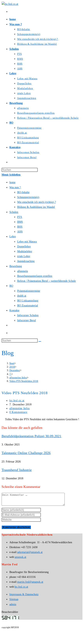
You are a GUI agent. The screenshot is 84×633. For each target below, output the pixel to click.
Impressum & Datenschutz (23, 594)
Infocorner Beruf (26, 320)
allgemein (22, 271)
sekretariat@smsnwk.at (30, 552)
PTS (19, 216)
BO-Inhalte (23, 192)
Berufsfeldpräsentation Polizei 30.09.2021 (31, 436)
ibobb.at (21, 295)
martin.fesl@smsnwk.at (30, 581)
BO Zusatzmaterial (27, 305)
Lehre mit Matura (27, 241)
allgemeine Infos (19, 408)
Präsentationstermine (28, 290)
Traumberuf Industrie (17, 470)
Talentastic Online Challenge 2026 (26, 453)
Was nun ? (15, 187)
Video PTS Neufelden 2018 (23, 381)
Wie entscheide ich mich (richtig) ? (36, 202)
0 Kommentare (18, 412)
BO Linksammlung (27, 300)
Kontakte (14, 310)
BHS (19, 226)
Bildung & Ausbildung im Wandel (36, 207)
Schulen (13, 212)
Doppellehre (24, 246)
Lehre (12, 236)
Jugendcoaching (26, 261)
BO (11, 285)
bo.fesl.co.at (16, 400)
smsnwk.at (20, 557)
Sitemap (13, 599)
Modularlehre (24, 251)
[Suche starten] (39, 341)
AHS (20, 231)
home (12, 182)
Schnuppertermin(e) (28, 197)
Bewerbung (15, 266)
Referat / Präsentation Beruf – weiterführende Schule (46, 280)
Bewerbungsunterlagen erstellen (34, 276)
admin (12, 604)
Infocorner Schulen (27, 315)
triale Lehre (23, 256)
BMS (20, 221)
